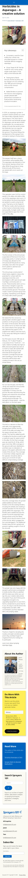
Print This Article (12, 731)
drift (22, 20)
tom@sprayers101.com (9, 837)
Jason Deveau (11, 20)
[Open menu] (14, 2)
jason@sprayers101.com (10, 831)
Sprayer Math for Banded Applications (13, 763)
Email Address (6, 851)
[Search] (8, 788)
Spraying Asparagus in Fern (13, 757)
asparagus (18, 20)
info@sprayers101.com (9, 824)
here (10, 645)
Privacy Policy (22, 875)
